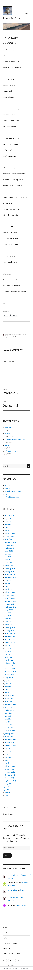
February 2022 (10, 628)
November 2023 (10, 578)
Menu (27, 13)
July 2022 (8, 613)
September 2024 (10, 548)
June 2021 (8, 651)
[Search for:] (15, 466)
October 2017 (9, 778)
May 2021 (8, 654)
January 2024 (9, 572)
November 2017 (10, 775)
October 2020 (9, 675)
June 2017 (8, 790)
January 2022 (9, 631)
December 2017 (10, 772)
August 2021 (9, 645)
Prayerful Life (11, 18)
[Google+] (11, 960)
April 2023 (8, 586)
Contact (5, 938)
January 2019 (9, 734)
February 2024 (10, 569)
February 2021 (10, 663)
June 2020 (8, 684)
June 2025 (8, 522)
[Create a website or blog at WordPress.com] (13, 966)
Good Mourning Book (10, 943)
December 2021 (10, 634)
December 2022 (10, 598)
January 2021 (9, 666)
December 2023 (10, 575)
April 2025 (8, 527)
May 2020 (8, 687)
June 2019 (8, 719)
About (5, 933)
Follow (7, 856)
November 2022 (10, 601)
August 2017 (9, 784)
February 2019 (10, 731)
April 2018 (8, 760)
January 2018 (9, 769)
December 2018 (10, 737)
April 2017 (8, 796)
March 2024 (9, 566)
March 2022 (9, 625)
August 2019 (9, 713)
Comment (24, 373)
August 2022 (9, 610)
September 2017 (10, 781)
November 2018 (10, 740)
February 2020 (10, 695)
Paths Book (7, 948)
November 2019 (10, 704)
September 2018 (10, 746)
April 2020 (8, 689)
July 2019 (8, 716)
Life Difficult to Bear (12, 451)
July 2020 (8, 681)
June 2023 (8, 580)
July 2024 (8, 554)
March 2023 (9, 589)
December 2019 (10, 701)
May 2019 (8, 722)
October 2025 (9, 516)
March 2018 (9, 763)
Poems (4, 337)
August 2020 (9, 678)
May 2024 (8, 560)
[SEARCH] (28, 466)
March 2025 (9, 530)
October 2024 (9, 545)
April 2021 (8, 657)
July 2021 (8, 648)
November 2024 (10, 542)
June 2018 (8, 754)
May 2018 (8, 757)
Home (5, 928)
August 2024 (9, 551)
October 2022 (9, 604)
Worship (8, 428)
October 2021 (9, 639)
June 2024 (8, 557)
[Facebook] (7, 960)
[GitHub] (14, 960)
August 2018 (9, 748)
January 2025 (9, 536)
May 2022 (8, 619)
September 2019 (10, 710)
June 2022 (8, 616)
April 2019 (8, 725)
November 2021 (10, 636)
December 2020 (10, 669)
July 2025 (8, 519)
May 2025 (8, 524)
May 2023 (8, 583)
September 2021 (10, 642)
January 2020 (9, 698)
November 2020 (10, 672)
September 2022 (10, 607)
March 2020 (9, 692)
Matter (7, 445)
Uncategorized (11, 337)
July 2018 (8, 751)
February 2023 (10, 592)
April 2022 (8, 622)
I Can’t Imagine (20, 905)
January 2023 (9, 595)
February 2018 (10, 766)
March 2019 (9, 728)
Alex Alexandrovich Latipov (15, 440)
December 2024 (10, 539)
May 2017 (8, 793)
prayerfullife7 (9, 335)
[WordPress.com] (18, 960)
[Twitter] (4, 960)
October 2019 (9, 707)
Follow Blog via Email (13, 827)
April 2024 (8, 563)
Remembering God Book (11, 953)
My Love (7, 434)
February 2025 (10, 533)
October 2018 (9, 743)
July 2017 (8, 787)
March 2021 (9, 660)
